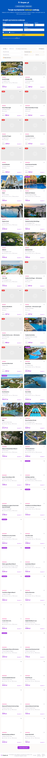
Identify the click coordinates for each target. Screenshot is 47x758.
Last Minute (12, 32)
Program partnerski (39, 755)
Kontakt (34, 755)
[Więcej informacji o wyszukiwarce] (19, 38)
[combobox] (34, 52)
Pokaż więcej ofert (23, 747)
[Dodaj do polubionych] (21, 77)
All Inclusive (6, 32)
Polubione (42, 48)
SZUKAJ (23, 35)
